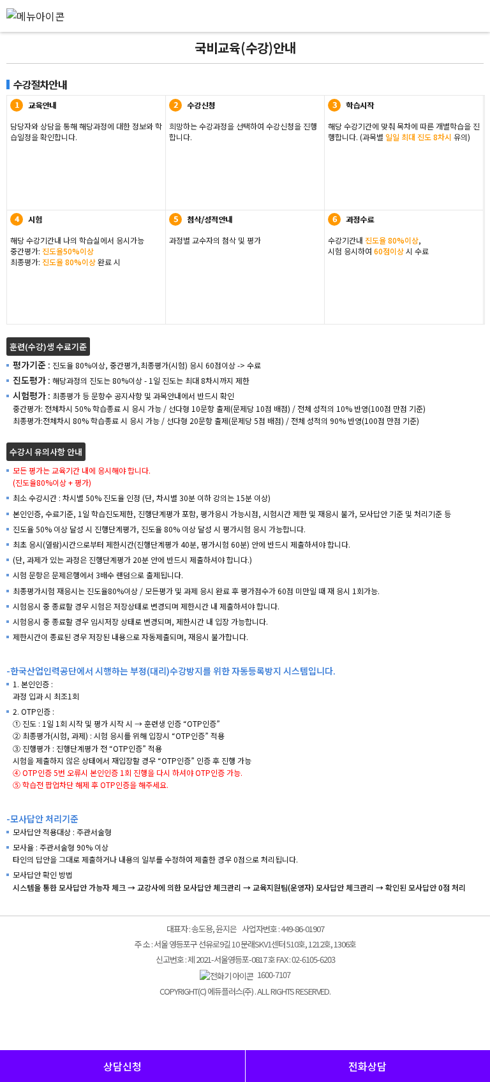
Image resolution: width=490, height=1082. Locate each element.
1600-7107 (271, 975)
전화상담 (367, 1066)
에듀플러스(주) (245, 14)
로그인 (452, 25)
